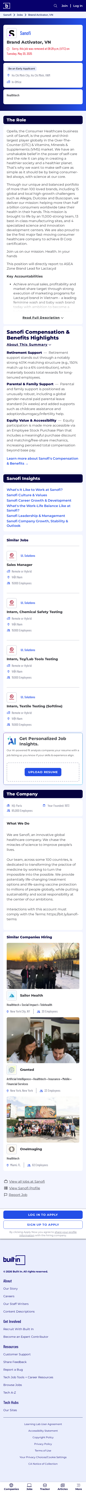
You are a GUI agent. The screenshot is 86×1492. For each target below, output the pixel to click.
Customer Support (17, 1354)
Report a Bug (13, 1369)
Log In (78, 6)
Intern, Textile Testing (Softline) (34, 706)
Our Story (10, 1288)
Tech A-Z (9, 1392)
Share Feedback (15, 1362)
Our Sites (10, 1410)
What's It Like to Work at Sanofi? (35, 490)
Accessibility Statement (43, 1430)
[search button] (55, 6)
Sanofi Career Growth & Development (39, 500)
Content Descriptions (19, 1311)
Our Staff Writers (16, 1304)
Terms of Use (43, 1450)
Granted (27, 1070)
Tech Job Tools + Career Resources (28, 1377)
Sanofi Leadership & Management (36, 516)
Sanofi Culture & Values (27, 495)
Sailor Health (31, 995)
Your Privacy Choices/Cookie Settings (43, 1457)
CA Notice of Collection (43, 1463)
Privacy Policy (43, 1443)
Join (65, 6)
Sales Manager (19, 565)
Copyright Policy (43, 1437)
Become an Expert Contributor (25, 1337)
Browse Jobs (12, 1385)
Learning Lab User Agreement (43, 1424)
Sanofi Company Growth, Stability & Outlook (37, 523)
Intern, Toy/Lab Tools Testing (32, 659)
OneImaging (31, 1149)
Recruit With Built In (18, 1329)
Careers (8, 1296)
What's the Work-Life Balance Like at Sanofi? (39, 508)
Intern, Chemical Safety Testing (34, 612)
